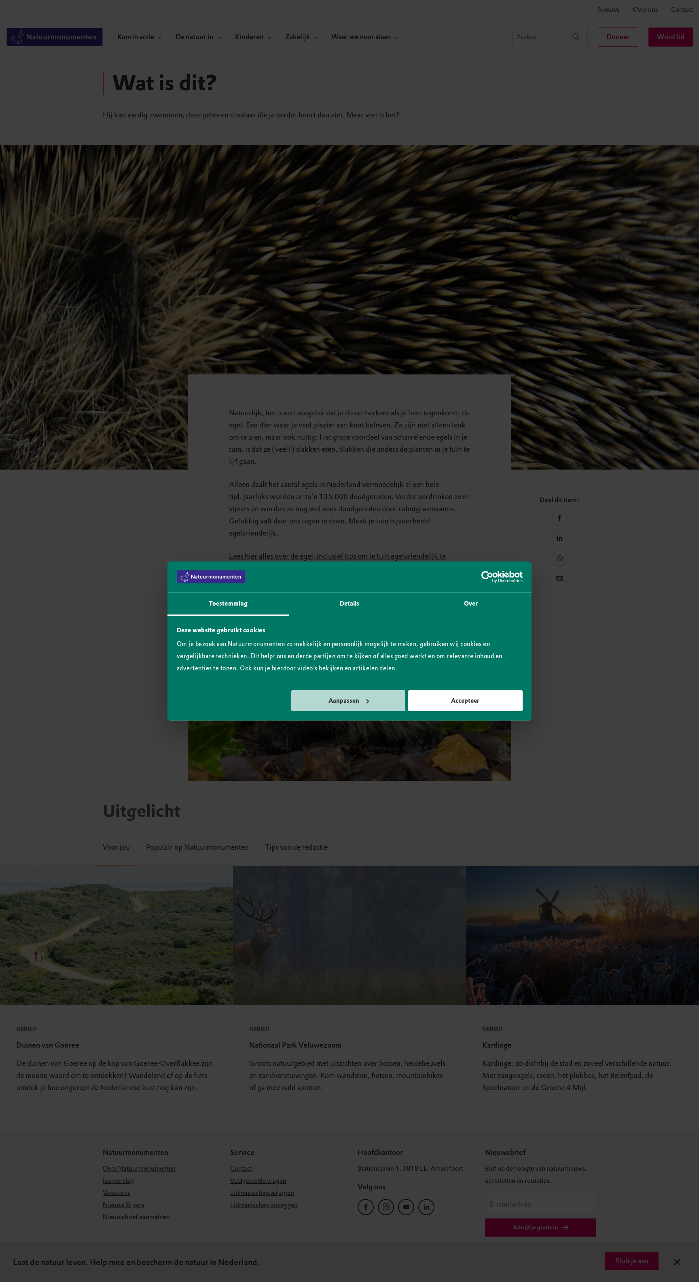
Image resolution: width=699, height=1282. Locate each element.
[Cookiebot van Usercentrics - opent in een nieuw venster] (487, 577)
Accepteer (465, 700)
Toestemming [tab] (228, 603)
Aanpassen (343, 700)
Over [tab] (471, 603)
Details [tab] (350, 603)
